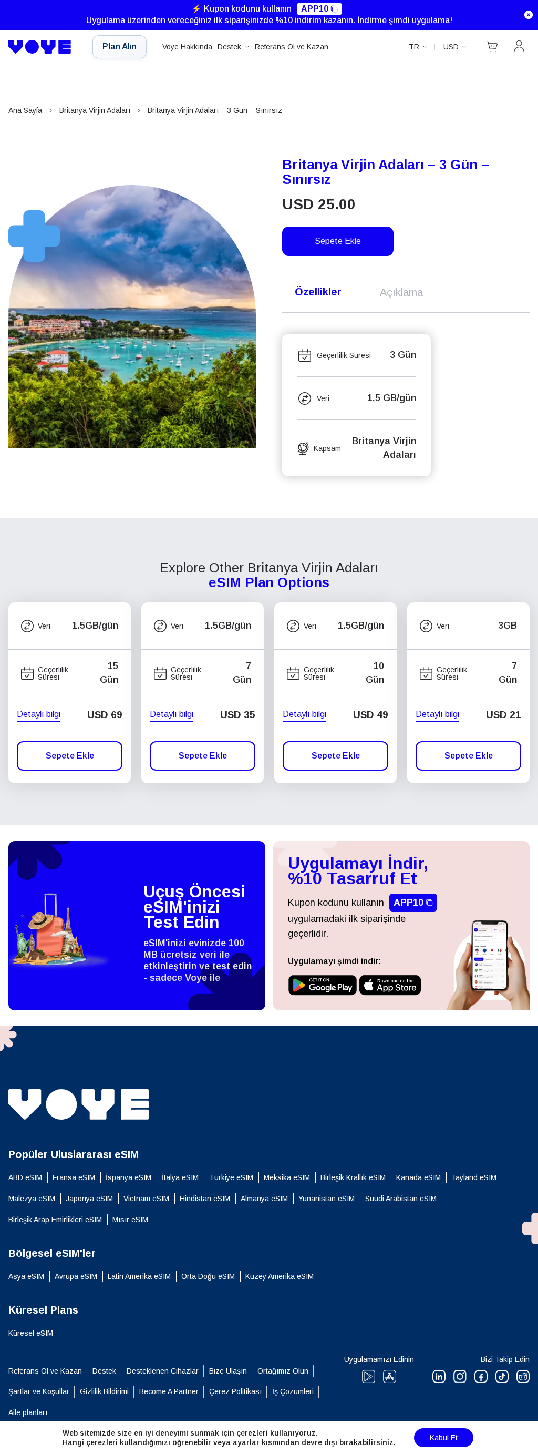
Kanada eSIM (418, 1177)
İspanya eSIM (128, 1177)
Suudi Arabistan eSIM (401, 1198)
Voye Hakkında (187, 47)
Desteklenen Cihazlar (163, 1371)
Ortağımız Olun (282, 1371)
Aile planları (27, 1412)
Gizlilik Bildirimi (104, 1391)
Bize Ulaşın (228, 1371)
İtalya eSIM (180, 1177)
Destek (229, 47)
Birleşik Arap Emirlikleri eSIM (55, 1219)
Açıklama (401, 292)
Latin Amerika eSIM (139, 1276)
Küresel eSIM (30, 1333)
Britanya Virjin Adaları (94, 110)
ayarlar (246, 1442)
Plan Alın (119, 46)
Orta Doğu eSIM (208, 1276)
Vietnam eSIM (146, 1198)
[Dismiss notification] (528, 14)
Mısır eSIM (130, 1219)
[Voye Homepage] (42, 47)
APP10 (314, 8)
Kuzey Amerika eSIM (279, 1276)
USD (451, 47)
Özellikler (318, 292)
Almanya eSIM (264, 1198)
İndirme (372, 20)
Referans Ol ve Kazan (291, 47)
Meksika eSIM (287, 1177)
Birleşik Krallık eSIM (353, 1177)
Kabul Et (444, 1437)
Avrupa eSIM (76, 1276)
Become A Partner (169, 1391)
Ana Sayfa (25, 110)
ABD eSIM (25, 1177)
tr (414, 47)
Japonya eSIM (89, 1198)
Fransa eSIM (74, 1177)
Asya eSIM (26, 1276)
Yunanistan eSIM (326, 1198)
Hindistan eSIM (205, 1198)
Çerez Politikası (235, 1391)
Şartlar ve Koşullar (38, 1391)
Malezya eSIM (31, 1198)
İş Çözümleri (293, 1391)
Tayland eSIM (473, 1177)
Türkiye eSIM (231, 1177)
